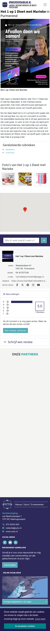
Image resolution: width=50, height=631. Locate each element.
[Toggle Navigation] (45, 5)
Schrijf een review (19, 342)
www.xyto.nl (12, 531)
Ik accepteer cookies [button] (25, 626)
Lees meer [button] (40, 619)
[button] (25, 209)
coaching (10, 152)
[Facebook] (5, 542)
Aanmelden (10, 565)
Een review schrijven (15, 330)
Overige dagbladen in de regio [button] (17, 601)
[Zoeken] (44, 240)
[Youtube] (10, 542)
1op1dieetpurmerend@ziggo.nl (30, 276)
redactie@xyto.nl (13, 528)
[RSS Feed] (15, 542)
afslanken (10, 149)
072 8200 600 (12, 524)
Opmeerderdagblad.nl (20, 2)
